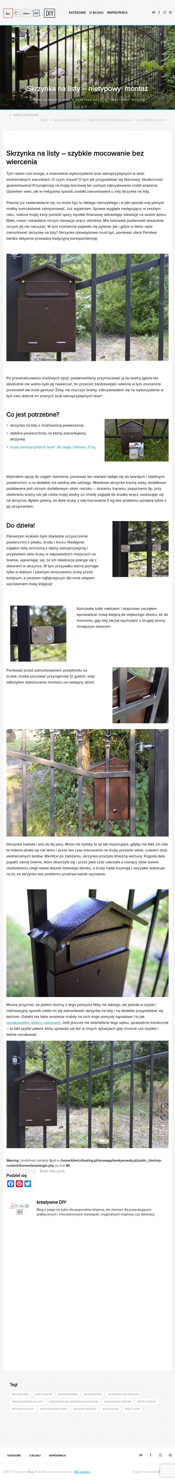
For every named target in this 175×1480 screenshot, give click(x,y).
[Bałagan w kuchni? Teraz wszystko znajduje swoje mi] (3, 1438)
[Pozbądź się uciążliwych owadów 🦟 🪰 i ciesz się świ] (46, 1438)
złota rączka (110, 1409)
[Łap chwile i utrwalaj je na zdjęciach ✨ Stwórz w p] (156, 1438)
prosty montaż (146, 1401)
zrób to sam (132, 1409)
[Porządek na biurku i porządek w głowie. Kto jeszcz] (68, 1438)
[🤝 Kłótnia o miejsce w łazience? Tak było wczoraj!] (90, 1438)
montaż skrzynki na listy (27, 1401)
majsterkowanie (68, 1394)
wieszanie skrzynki (84, 1409)
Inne (44, 120)
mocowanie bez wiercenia (124, 1394)
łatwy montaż (43, 1394)
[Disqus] (87, 1295)
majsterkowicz (93, 1394)
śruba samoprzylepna (53, 1409)
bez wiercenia (20, 1394)
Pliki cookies (82, 1472)
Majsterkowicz (67, 120)
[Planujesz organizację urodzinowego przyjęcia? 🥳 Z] (134, 1438)
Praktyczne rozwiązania (108, 120)
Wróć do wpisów (25, 115)
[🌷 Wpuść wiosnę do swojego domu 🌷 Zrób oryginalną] (112, 1438)
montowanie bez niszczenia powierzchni (74, 1401)
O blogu (96, 12)
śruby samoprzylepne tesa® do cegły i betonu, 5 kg (52, 447)
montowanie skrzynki (118, 1401)
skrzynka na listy (23, 1409)
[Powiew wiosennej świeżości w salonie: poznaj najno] (25, 1438)
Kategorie (77, 12)
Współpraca (117, 12)
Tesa (30, 1472)
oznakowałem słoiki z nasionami (33, 1022)
